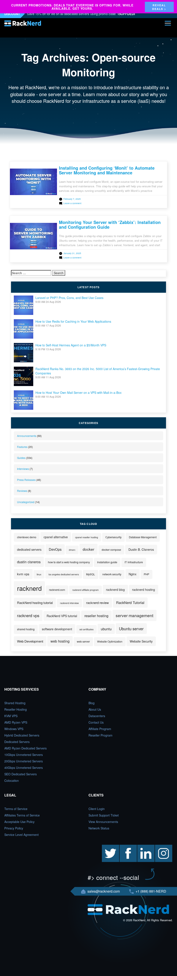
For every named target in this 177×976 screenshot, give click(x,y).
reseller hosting (96, 615)
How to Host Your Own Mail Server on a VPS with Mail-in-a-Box (78, 392)
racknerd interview (69, 603)
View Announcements (103, 822)
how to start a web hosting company (69, 562)
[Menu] (168, 23)
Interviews (23, 469)
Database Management (142, 537)
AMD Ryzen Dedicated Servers (25, 748)
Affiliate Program (99, 729)
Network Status (98, 828)
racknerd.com (57, 590)
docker (88, 549)
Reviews (22, 491)
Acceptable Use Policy (19, 822)
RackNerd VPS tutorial (62, 616)
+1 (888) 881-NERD (150, 891)
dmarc (72, 549)
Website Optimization (109, 641)
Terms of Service (15, 809)
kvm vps (23, 574)
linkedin (142, 847)
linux (39, 574)
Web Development (30, 641)
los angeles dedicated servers (64, 574)
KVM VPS (10, 716)
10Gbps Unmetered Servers (23, 754)
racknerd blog (115, 589)
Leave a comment (72, 203)
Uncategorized (25, 502)
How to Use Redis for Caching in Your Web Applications (73, 321)
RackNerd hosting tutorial (35, 602)
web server (83, 641)
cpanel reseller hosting (86, 537)
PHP (146, 574)
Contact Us (96, 722)
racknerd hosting (143, 589)
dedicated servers (29, 549)
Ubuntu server (131, 628)
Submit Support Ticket (103, 815)
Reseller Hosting (15, 709)
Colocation (11, 780)
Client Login (96, 809)
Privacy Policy (13, 828)
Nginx (132, 574)
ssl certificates (86, 629)
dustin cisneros (29, 561)
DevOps (55, 549)
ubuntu (106, 628)
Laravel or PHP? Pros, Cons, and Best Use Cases (69, 298)
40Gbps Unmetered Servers (23, 767)
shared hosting (26, 629)
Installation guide (107, 562)
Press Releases (26, 480)
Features (22, 447)
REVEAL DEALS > (159, 7)
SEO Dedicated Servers (20, 774)
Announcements (26, 436)
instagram (162, 847)
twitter (106, 847)
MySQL (90, 574)
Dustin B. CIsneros (141, 549)
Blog (91, 703)
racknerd (29, 588)
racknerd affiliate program (85, 589)
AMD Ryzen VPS (15, 722)
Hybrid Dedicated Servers (21, 735)
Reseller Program (100, 735)
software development (57, 629)
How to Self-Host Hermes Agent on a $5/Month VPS (70, 345)
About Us (94, 709)
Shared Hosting (14, 703)
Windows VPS (13, 729)
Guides (21, 458)
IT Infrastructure (134, 562)
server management (134, 615)
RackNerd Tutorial (130, 602)
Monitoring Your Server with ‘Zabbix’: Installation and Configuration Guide (110, 224)
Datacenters (96, 716)
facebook (126, 847)
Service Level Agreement (21, 834)
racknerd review (97, 602)
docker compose (111, 550)
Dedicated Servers (17, 742)
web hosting (60, 641)
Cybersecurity (113, 537)
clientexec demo (26, 537)
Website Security (141, 641)
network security (111, 574)
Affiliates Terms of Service (22, 815)
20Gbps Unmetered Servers (23, 761)
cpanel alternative (56, 537)
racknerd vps (28, 615)
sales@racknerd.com (103, 891)
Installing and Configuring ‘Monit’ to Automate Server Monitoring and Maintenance (107, 170)
